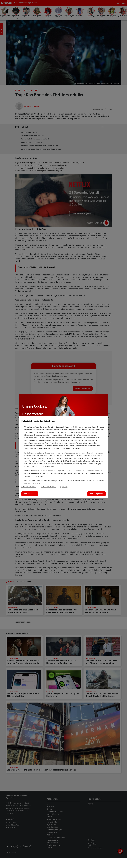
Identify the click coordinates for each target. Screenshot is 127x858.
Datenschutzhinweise (28, 487)
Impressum (63, 487)
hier (56, 432)
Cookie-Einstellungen (48, 487)
